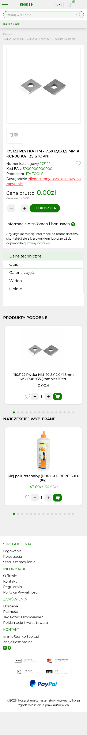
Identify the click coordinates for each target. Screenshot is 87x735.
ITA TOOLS (34, 174)
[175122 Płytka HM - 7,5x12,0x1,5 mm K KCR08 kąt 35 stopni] (43, 86)
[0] (69, 4)
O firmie (10, 576)
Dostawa (10, 606)
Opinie (15, 289)
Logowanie (12, 551)
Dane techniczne (25, 256)
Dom (6, 34)
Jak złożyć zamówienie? (23, 617)
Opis (13, 264)
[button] (14, 412)
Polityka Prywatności (20, 592)
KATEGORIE (12, 24)
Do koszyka (45, 208)
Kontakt (10, 581)
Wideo (15, 281)
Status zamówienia (19, 562)
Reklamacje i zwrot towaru (25, 623)
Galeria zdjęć (21, 272)
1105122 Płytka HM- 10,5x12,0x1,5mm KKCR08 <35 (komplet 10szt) (44, 377)
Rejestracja (12, 557)
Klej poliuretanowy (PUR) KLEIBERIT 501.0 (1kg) (43, 478)
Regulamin (12, 587)
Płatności (11, 612)
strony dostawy (38, 243)
